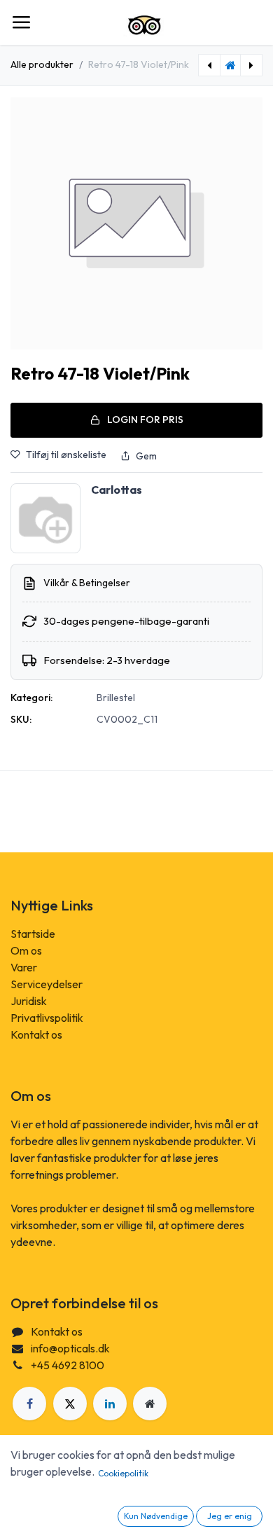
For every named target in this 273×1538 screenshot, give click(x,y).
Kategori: (31, 697)
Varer (23, 967)
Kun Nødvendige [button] (156, 1516)
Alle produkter (42, 64)
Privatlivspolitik (46, 1018)
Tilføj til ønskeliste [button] (66, 454)
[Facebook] (29, 1403)
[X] (70, 1403)
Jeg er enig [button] (229, 1516)
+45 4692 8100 (67, 1365)
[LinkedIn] (110, 1403)
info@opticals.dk (70, 1348)
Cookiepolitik (123, 1473)
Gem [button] (146, 456)
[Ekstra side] (150, 1403)
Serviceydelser (46, 984)
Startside (32, 934)
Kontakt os (36, 1034)
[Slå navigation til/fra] (20, 22)
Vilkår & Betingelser (86, 582)
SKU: (20, 719)
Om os (26, 950)
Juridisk (28, 1001)
